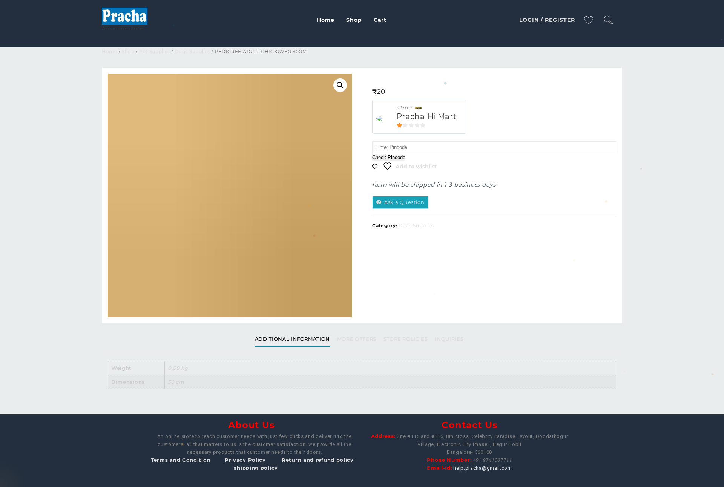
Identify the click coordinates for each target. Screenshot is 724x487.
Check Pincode (388, 157)
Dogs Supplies (192, 51)
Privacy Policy (245, 460)
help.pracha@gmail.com (482, 468)
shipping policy (256, 468)
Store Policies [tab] (405, 339)
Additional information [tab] (292, 339)
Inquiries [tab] (449, 339)
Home (109, 51)
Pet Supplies (154, 51)
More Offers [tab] (356, 339)
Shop (128, 51)
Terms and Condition (180, 460)
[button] (340, 85)
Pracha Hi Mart (427, 116)
